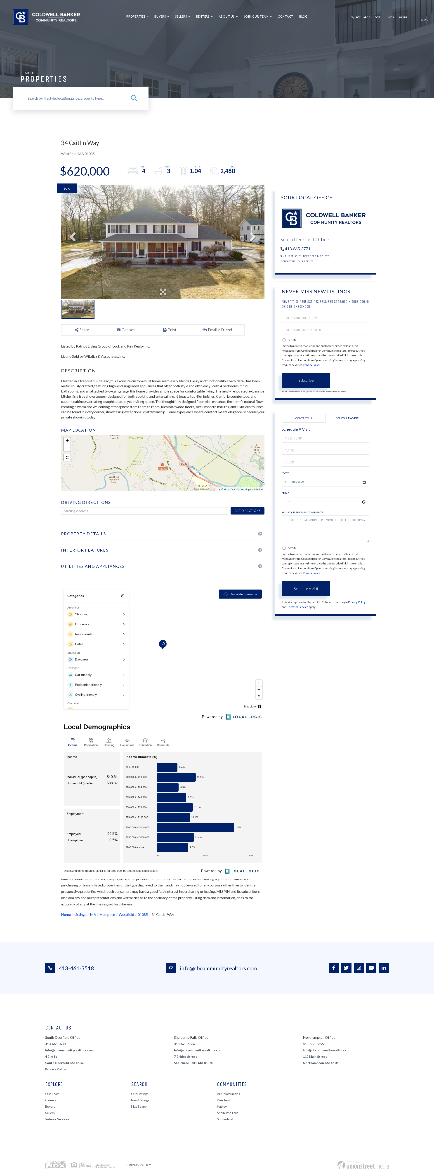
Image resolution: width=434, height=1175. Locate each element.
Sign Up (403, 17)
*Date (285, 473)
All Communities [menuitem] (228, 1094)
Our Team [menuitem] (52, 1094)
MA (93, 914)
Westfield (126, 914)
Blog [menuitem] (303, 16)
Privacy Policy (311, 365)
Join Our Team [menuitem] (256, 16)
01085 (143, 914)
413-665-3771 (297, 248)
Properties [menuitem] (136, 16)
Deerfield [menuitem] (223, 1100)
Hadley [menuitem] (222, 1106)
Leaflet (222, 489)
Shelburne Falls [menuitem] (227, 1113)
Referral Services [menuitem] (57, 1119)
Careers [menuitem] (51, 1100)
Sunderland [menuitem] (225, 1119)
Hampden (107, 914)
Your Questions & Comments (302, 512)
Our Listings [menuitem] (140, 1094)
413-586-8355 (313, 1044)
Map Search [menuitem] (139, 1106)
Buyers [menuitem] (160, 16)
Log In (392, 17)
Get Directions (247, 510)
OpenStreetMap (240, 489)
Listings (80, 914)
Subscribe (306, 380)
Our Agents (305, 261)
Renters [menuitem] (203, 16)
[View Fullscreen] (67, 457)
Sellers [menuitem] (181, 16)
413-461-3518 (76, 968)
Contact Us (288, 261)
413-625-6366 (184, 1044)
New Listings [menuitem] (140, 1100)
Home (66, 914)
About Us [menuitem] (227, 16)
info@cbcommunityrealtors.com (218, 968)
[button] (133, 98)
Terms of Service (297, 607)
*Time (285, 493)
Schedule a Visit (347, 418)
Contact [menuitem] (285, 16)
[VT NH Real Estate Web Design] (363, 1165)
